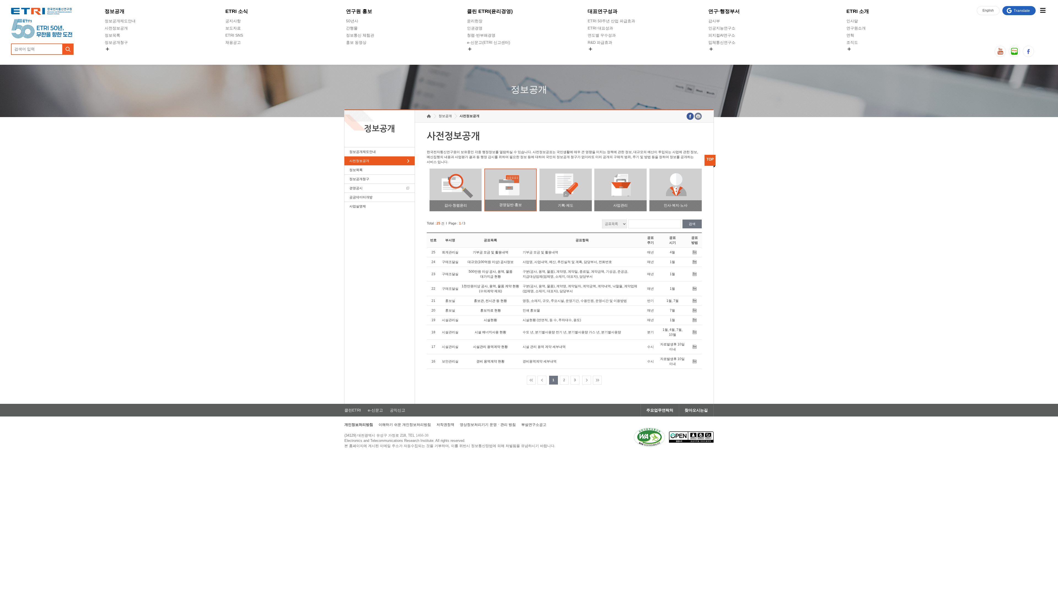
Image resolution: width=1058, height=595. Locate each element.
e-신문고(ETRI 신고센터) (488, 42)
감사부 (714, 21)
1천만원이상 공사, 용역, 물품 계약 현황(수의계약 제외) (490, 288)
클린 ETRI (490, 11)
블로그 (1014, 51)
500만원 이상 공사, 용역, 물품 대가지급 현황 (490, 274)
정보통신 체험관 (360, 35)
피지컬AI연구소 (721, 35)
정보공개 (115, 11)
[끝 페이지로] (597, 380)
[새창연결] (690, 116)
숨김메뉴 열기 (107, 49)
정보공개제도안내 (120, 21)
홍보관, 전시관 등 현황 (490, 301)
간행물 (352, 28)
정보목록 (112, 35)
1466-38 (422, 435)
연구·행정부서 (724, 11)
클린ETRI (352, 410)
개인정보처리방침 (358, 425)
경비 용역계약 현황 (490, 361)
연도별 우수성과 (602, 35)
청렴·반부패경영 (481, 35)
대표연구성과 (602, 11)
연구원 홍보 (359, 11)
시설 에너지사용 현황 (490, 332)
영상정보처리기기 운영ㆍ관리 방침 (488, 425)
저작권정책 (445, 425)
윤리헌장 (474, 21)
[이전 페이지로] (542, 380)
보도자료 (233, 28)
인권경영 (474, 28)
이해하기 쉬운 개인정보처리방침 (405, 425)
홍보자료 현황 (490, 310)
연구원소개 (856, 28)
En (988, 10)
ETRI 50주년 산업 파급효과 (611, 21)
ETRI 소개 (857, 11)
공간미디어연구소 (723, 55)
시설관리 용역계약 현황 (490, 347)
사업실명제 (357, 206)
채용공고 (233, 42)
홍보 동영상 (356, 42)
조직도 (852, 42)
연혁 (850, 35)
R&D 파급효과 (600, 42)
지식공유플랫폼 (601, 55)
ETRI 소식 (236, 11)
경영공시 (112, 55)
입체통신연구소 (721, 42)
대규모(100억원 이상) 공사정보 (491, 262)
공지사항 (233, 21)
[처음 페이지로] (531, 380)
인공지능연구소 (721, 28)
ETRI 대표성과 (600, 28)
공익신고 (474, 55)
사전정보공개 (116, 28)
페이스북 (1028, 51)
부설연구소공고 (533, 425)
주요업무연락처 (659, 410)
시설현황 (490, 320)
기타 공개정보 (858, 55)
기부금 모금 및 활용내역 (490, 252)
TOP (710, 159)
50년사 (352, 21)
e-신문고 (375, 410)
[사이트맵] (1042, 10)
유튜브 (1000, 51)
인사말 (852, 21)
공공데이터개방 (361, 197)
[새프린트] (698, 116)
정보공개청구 (116, 42)
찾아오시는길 (696, 410)
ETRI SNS (234, 35)
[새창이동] (649, 437)
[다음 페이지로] (586, 380)
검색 (692, 224)
